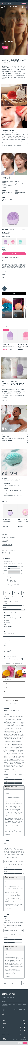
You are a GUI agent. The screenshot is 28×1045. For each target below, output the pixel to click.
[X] (20, 1027)
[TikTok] (20, 1034)
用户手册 (3, 277)
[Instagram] (20, 1023)
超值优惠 (24, 3)
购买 (25, 1043)
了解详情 (4, 400)
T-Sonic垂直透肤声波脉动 (9, 537)
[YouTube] (24, 1027)
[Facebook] (24, 1023)
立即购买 (5, 47)
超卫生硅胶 (5, 541)
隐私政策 (20, 1009)
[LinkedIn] (20, 1030)
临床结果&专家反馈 (7, 544)
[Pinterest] (24, 1030)
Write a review (23, 229)
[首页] (14, 7)
